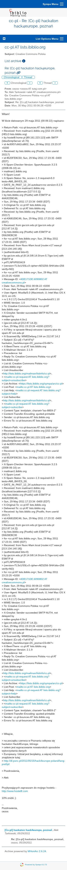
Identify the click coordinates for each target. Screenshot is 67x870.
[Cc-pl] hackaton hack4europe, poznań (28, 830)
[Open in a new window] (23, 61)
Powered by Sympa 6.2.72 (36, 865)
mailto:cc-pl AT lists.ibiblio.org (33, 387)
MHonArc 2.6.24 (37, 851)
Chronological (12, 77)
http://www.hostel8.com (15, 791)
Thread (28, 77)
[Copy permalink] (18, 73)
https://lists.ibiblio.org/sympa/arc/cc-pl (41, 383)
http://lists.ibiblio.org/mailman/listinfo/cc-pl (26, 373)
